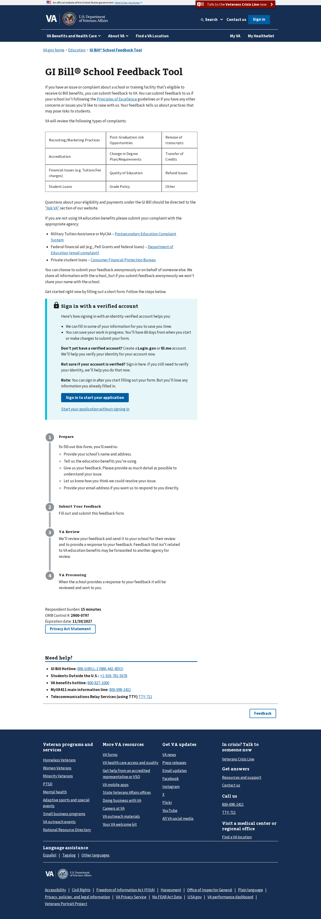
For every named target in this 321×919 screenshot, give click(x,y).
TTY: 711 (229, 812)
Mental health (55, 792)
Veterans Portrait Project (66, 903)
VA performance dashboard (230, 897)
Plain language (250, 889)
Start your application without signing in (95, 409)
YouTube (169, 810)
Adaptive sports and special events (66, 802)
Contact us (236, 19)
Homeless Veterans (59, 760)
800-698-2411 (233, 804)
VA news (169, 754)
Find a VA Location (152, 36)
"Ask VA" (52, 208)
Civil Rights (81, 889)
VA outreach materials (121, 816)
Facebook (170, 778)
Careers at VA (114, 808)
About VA (116, 36)
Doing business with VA (122, 800)
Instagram (171, 786)
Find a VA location (237, 837)
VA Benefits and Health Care (72, 36)
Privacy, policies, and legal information (77, 897)
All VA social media (177, 818)
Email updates (174, 770)
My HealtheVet (261, 36)
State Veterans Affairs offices (127, 792)
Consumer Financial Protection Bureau (123, 260)
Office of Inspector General (209, 889)
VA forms (110, 754)
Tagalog (69, 855)
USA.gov (195, 897)
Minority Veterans (58, 776)
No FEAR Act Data (167, 897)
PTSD (47, 784)
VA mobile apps (116, 784)
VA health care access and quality (130, 762)
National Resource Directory (67, 829)
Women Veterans (57, 768)
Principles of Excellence (117, 99)
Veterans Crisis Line (238, 759)
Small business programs (64, 813)
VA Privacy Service (131, 897)
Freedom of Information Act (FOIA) (125, 889)
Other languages (96, 855)
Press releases (174, 762)
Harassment (171, 889)
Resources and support (241, 777)
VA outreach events (59, 821)
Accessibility (55, 889)
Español (49, 855)
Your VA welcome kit (120, 824)
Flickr (167, 802)
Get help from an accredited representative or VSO (126, 773)
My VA (235, 36)
